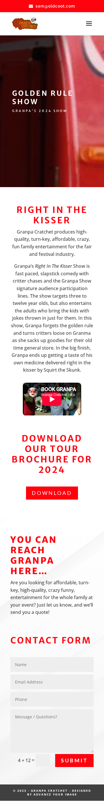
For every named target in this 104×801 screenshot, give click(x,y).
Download (52, 493)
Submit (74, 760)
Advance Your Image (55, 794)
